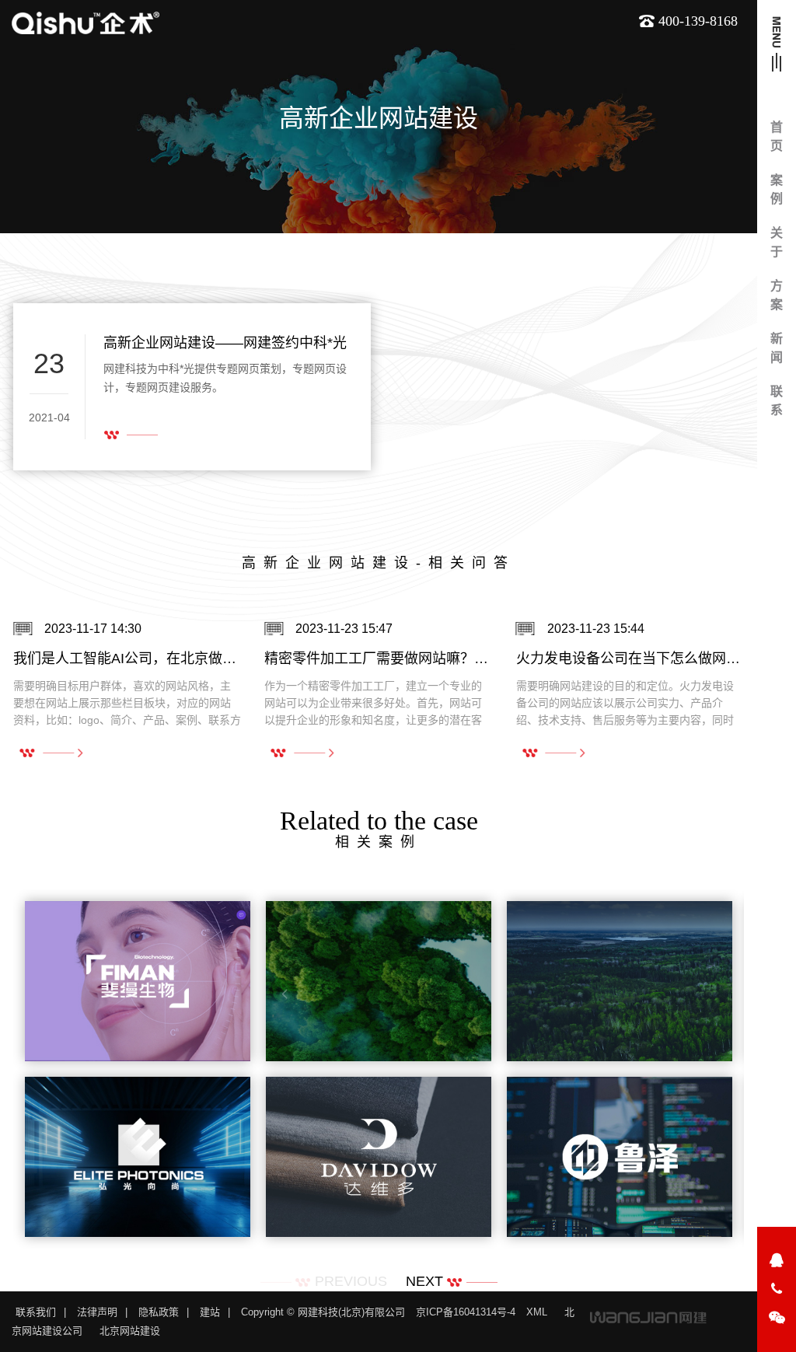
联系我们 (36, 1312)
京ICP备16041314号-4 (465, 1312)
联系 (776, 401)
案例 (776, 189)
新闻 (776, 348)
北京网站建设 (130, 1330)
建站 (210, 1312)
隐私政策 (158, 1312)
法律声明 (97, 1312)
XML (536, 1312)
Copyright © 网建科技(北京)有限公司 (323, 1312)
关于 (776, 242)
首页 (776, 136)
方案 (776, 295)
